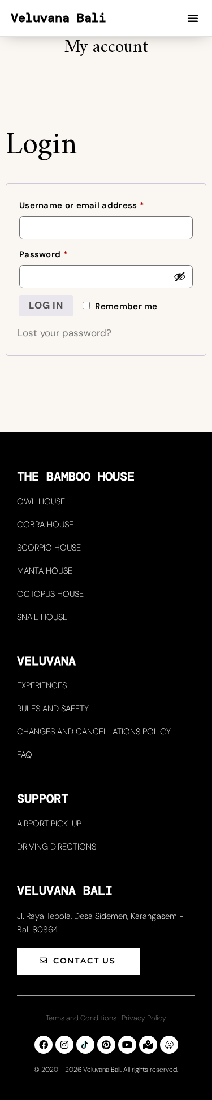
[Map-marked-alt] (148, 1045)
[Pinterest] (106, 1045)
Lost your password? (64, 333)
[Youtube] (127, 1045)
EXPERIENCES (42, 685)
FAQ (24, 754)
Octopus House (50, 594)
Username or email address (101, 204)
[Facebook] (43, 1045)
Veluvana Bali (58, 18)
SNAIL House (42, 617)
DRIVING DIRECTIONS (56, 846)
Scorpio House (49, 547)
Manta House (44, 571)
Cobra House (45, 524)
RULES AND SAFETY (53, 708)
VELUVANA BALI (65, 890)
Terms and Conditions (81, 1018)
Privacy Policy (144, 1018)
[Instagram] (64, 1045)
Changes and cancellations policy (94, 731)
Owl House (41, 501)
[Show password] (180, 276)
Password (62, 253)
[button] (192, 18)
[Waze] (169, 1045)
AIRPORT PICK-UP (49, 823)
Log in (46, 305)
